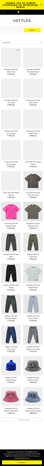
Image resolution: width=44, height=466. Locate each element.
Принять (22, 463)
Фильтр (32, 30)
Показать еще (23, 419)
